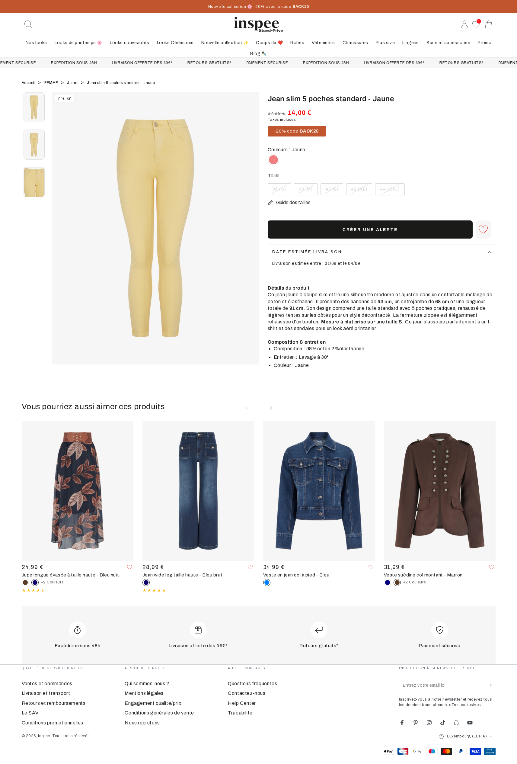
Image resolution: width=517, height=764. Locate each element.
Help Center (242, 703)
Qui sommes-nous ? (147, 683)
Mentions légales (144, 693)
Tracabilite (240, 712)
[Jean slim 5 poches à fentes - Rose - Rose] (273, 159)
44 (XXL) (392, 191)
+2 (52, 582)
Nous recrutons (142, 722)
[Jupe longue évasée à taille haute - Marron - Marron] (25, 582)
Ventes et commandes (47, 683)
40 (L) (334, 191)
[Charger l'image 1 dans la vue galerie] (34, 107)
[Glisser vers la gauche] (59, 235)
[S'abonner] (492, 685)
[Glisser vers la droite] (251, 235)
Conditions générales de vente (159, 712)
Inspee (44, 736)
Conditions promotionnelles (53, 722)
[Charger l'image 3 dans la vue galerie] (34, 182)
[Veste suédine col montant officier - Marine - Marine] (387, 582)
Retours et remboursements (54, 703)
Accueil (29, 83)
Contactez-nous (246, 693)
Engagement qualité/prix (153, 703)
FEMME (51, 83)
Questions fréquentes (252, 683)
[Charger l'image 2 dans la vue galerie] (34, 144)
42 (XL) (361, 191)
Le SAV (30, 712)
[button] (28, 24)
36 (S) (281, 191)
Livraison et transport (46, 693)
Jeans (73, 83)
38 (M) (308, 191)
